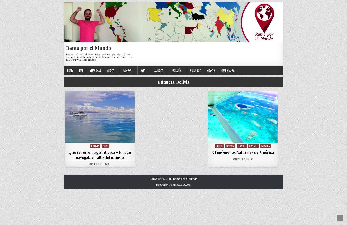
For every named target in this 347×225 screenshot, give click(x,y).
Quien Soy (195, 70)
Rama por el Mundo (88, 48)
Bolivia (95, 146)
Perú (105, 146)
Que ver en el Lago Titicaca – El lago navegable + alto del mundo (99, 154)
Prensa (211, 70)
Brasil (242, 146)
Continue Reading (100, 138)
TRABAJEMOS (227, 70)
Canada (253, 146)
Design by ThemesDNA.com (173, 184)
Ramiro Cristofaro (99, 164)
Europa (127, 70)
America (158, 70)
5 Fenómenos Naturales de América (243, 152)
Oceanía (176, 70)
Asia (143, 70)
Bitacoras (95, 70)
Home (70, 70)
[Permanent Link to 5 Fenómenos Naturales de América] (243, 117)
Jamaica (265, 146)
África (110, 70)
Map (81, 70)
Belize (219, 146)
